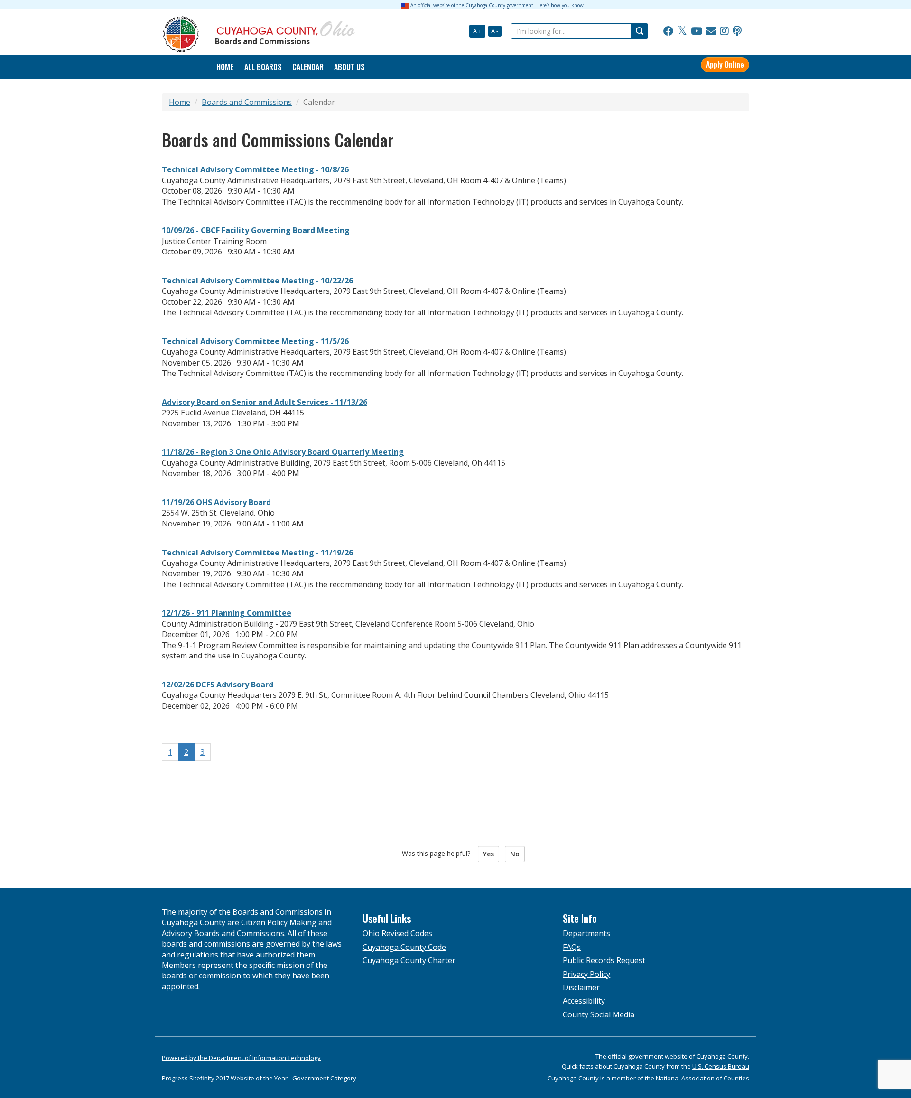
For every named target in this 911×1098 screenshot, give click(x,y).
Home (179, 102)
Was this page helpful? (439, 853)
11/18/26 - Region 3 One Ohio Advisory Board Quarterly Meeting (283, 452)
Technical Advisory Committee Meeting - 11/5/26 (255, 341)
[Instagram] (724, 31)
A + (477, 31)
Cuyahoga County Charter (409, 960)
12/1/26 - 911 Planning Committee (226, 613)
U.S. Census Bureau (720, 1066)
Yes (488, 853)
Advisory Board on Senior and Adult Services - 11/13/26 (264, 402)
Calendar (308, 67)
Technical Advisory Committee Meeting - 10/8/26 (255, 169)
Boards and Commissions (247, 102)
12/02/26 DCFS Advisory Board (217, 684)
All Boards (263, 67)
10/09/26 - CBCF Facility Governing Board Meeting (256, 230)
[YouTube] (696, 31)
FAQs (572, 947)
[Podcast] (737, 31)
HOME (224, 67)
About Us (349, 67)
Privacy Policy (586, 974)
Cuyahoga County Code (404, 947)
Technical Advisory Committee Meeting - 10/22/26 (257, 280)
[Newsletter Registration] (711, 31)
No (515, 853)
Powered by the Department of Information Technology (241, 1057)
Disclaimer (581, 987)
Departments (586, 933)
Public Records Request (604, 960)
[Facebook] (668, 31)
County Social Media (598, 1014)
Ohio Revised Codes (397, 933)
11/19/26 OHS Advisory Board (216, 502)
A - (494, 31)
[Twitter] (682, 31)
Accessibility (584, 1000)
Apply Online (725, 64)
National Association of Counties (702, 1078)
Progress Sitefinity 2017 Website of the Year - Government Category (259, 1078)
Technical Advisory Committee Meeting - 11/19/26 (257, 552)
